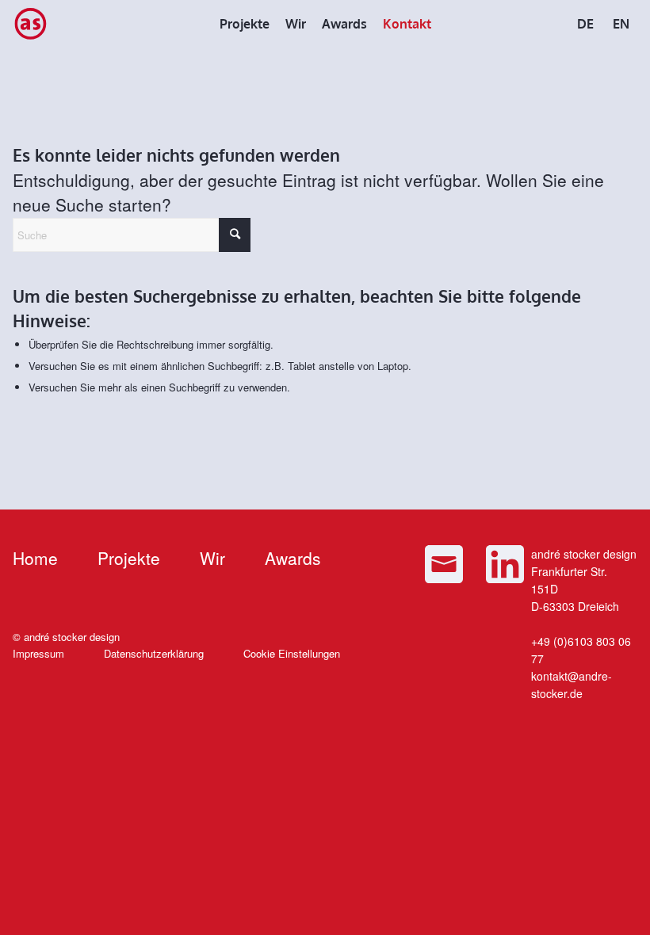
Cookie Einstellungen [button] (291, 653)
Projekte (129, 558)
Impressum (38, 653)
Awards (293, 558)
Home (35, 558)
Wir (212, 558)
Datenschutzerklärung (154, 653)
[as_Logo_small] (30, 24)
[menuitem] (244, 24)
